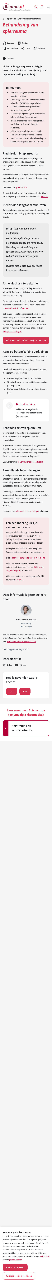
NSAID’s (44, 196)
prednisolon (21, 187)
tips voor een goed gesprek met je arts (28, 558)
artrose (25, 308)
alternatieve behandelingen (27, 511)
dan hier (20, 580)
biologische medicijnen (12, 331)
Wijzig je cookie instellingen (19, 1276)
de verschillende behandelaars (30, 462)
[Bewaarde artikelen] (42, 6)
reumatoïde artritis (11, 308)
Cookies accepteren (15, 1267)
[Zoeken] (36, 6)
